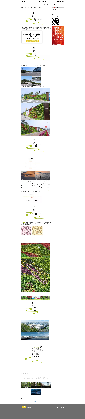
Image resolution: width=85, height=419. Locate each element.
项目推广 (37, 411)
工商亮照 (56, 417)
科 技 (51, 4)
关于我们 (23, 410)
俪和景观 (57, 11)
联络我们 (23, 412)
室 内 (44, 4)
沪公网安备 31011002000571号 (49, 417)
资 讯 (33, 4)
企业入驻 (30, 411)
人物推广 (37, 412)
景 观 (40, 4)
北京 (57, 14)
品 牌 (47, 4)
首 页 (30, 4)
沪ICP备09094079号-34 (42, 417)
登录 (35, 401)
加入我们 (23, 411)
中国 (56, 14)
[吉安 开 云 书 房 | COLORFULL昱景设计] (36, 391)
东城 (58, 14)
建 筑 (37, 4)
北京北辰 (57, 16)
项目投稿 (30, 410)
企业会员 (37, 410)
